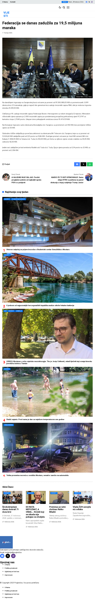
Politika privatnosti (11, 568)
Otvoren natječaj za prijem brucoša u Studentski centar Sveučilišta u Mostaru (38, 249)
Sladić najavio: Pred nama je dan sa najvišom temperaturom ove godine (35, 419)
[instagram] (92, 2)
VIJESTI (6, 14)
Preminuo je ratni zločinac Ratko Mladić (57, 509)
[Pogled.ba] (6, 542)
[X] (89, 2)
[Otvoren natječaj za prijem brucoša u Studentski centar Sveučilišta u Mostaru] (47, 222)
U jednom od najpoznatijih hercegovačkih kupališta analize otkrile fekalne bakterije (40, 305)
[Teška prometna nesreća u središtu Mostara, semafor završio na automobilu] (47, 448)
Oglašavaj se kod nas (12, 571)
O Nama (5, 2)
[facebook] (86, 2)
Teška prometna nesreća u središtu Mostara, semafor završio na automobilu (37, 475)
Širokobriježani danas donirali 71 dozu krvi (10, 509)
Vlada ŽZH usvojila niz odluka (82, 508)
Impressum (9, 575)
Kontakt (12, 2)
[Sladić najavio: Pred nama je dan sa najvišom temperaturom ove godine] (47, 392)
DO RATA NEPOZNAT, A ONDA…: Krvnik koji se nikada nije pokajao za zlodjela (35, 512)
